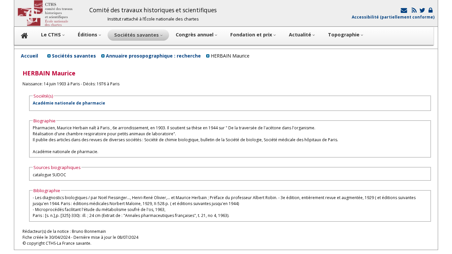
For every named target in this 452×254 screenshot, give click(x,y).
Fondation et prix (251, 34)
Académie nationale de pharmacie (69, 103)
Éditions (88, 34)
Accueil (29, 56)
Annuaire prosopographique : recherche (153, 56)
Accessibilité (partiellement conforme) (393, 17)
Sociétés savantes (74, 56)
